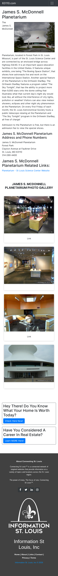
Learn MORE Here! (14, 440)
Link (29, 238)
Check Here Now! (14, 421)
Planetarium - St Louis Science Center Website (26, 170)
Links (31, 554)
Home (17, 554)
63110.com (9, 3)
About (24, 554)
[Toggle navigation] (52, 3)
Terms (33, 558)
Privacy (25, 558)
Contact (39, 554)
